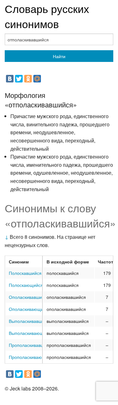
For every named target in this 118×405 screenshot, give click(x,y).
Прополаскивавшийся (31, 345)
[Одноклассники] (28, 78)
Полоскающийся (26, 285)
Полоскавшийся (25, 273)
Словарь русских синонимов (47, 16)
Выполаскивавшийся (30, 321)
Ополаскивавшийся (29, 297)
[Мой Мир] (37, 78)
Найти (59, 56)
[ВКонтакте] (10, 78)
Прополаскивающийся (32, 357)
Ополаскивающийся (30, 309)
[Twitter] (19, 78)
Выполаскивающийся (31, 333)
